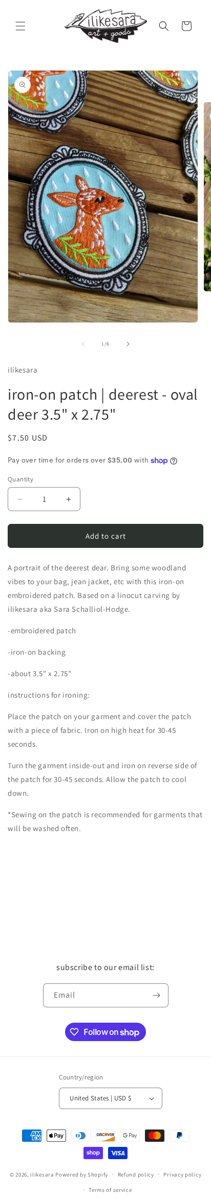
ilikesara (42, 1174)
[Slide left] (83, 344)
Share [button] (27, 880)
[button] (20, 26)
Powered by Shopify (81, 1174)
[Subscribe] (156, 995)
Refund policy (136, 1174)
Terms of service (110, 1189)
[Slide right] (128, 344)
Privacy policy (182, 1174)
